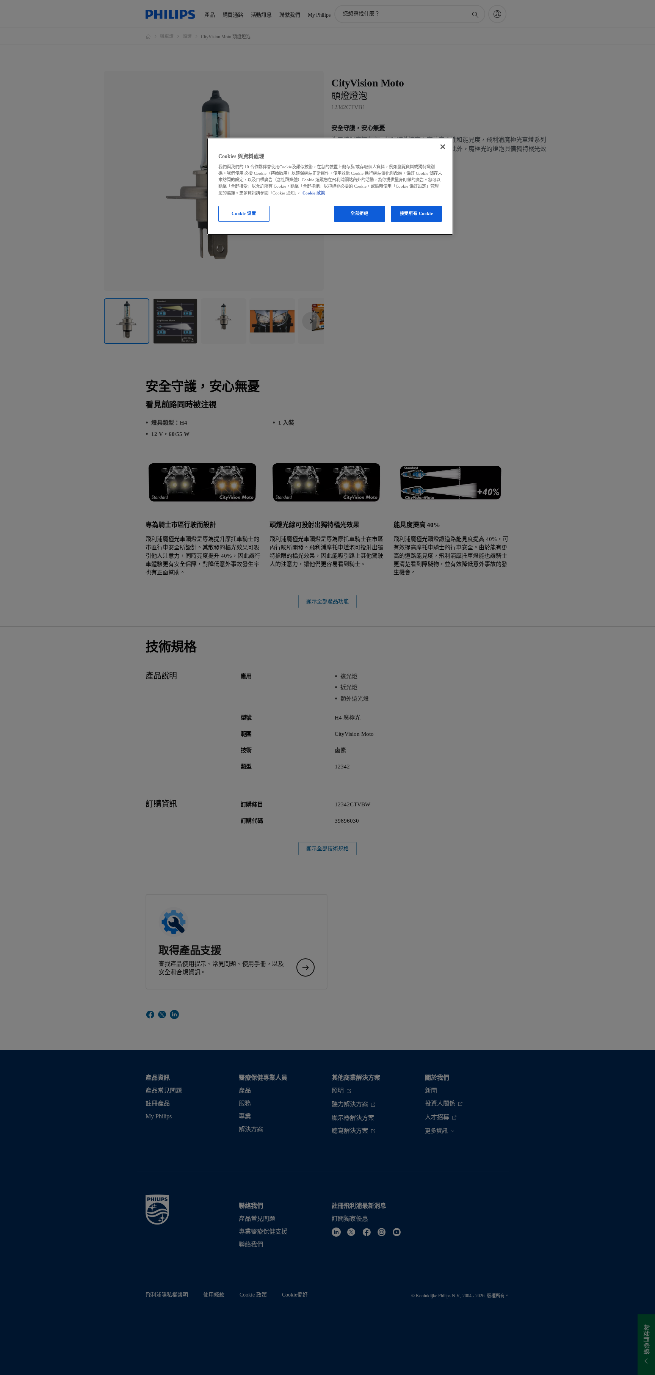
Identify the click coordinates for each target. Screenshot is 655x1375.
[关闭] (442, 146)
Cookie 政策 (313, 193)
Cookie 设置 (244, 213)
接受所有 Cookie (416, 213)
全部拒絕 (359, 213)
